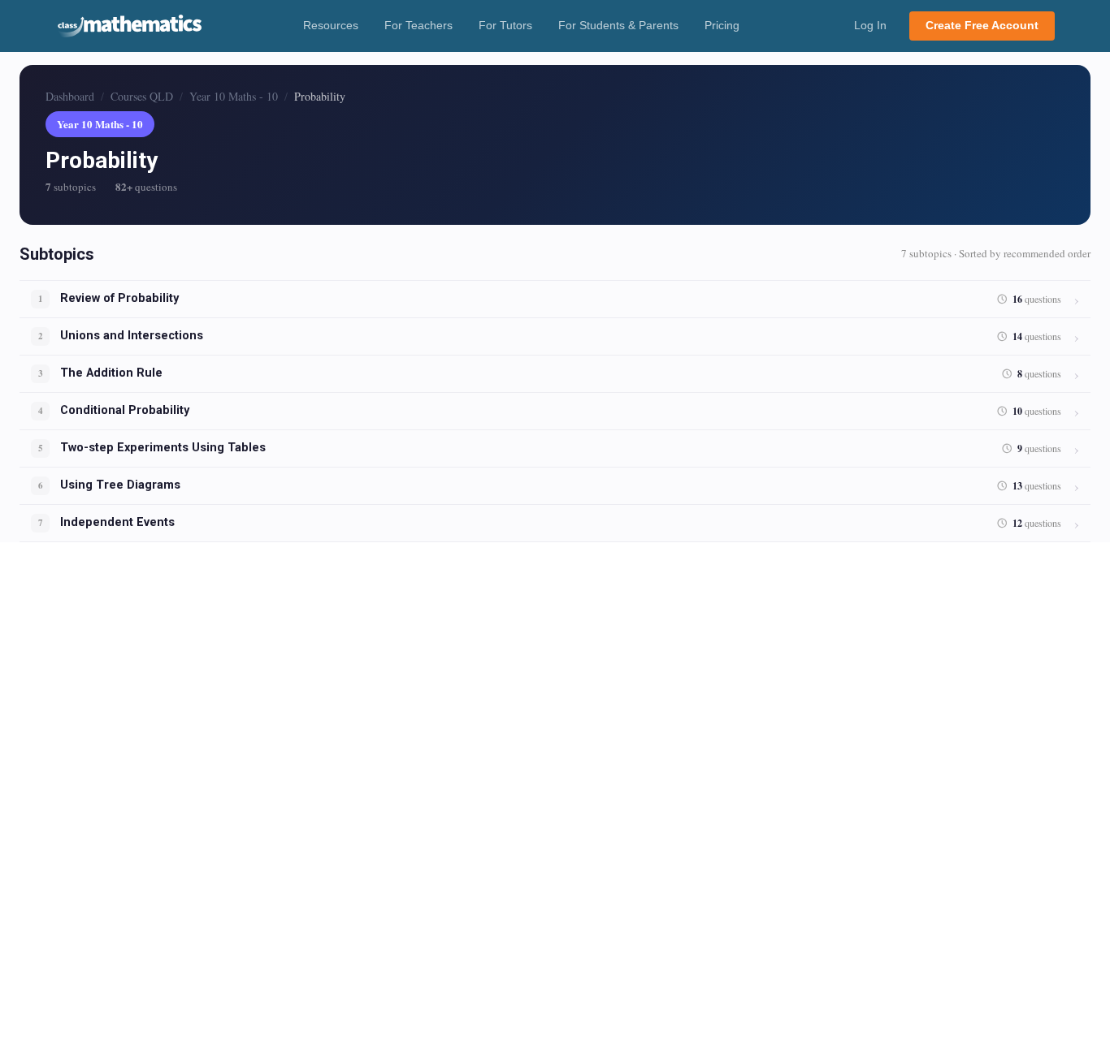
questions (1036, 299)
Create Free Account (982, 25)
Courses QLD (142, 96)
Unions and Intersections (131, 336)
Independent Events (117, 522)
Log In (870, 25)
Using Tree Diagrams (120, 485)
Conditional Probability (124, 410)
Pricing (722, 25)
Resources (330, 25)
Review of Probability (119, 298)
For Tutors (505, 25)
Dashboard (70, 96)
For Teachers (418, 25)
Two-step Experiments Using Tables (163, 448)
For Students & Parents (618, 25)
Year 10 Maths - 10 (233, 96)
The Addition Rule (111, 373)
